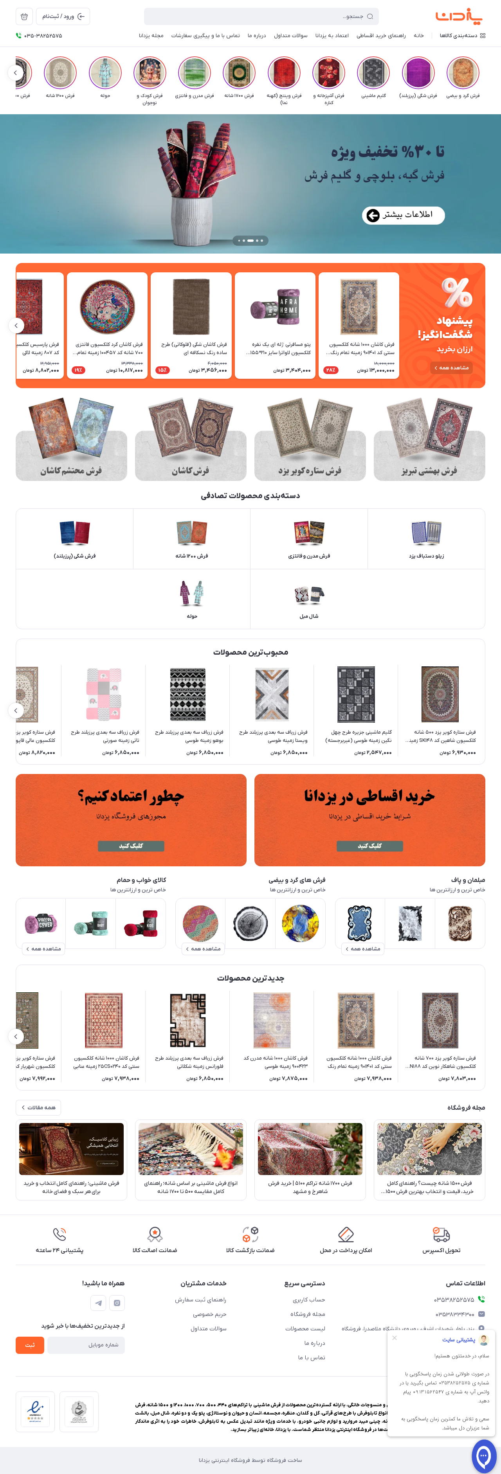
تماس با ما (311, 1358)
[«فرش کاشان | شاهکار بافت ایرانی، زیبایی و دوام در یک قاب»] (191, 439)
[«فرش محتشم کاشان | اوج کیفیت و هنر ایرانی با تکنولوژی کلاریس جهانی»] (71, 439)
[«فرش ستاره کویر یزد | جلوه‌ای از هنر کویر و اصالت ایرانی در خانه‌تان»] (310, 439)
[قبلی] (485, 73)
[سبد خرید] (24, 16)
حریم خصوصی (210, 1314)
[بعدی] (15, 73)
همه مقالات (41, 1108)
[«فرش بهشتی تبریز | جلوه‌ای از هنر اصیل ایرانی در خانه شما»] (429, 439)
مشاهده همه (454, 368)
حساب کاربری (309, 1300)
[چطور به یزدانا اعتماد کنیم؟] (131, 820)
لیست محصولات (305, 1329)
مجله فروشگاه (307, 1314)
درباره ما (314, 1343)
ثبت (30, 1345)
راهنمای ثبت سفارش (201, 1300)
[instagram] (117, 1303)
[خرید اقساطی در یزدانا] (369, 820)
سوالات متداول (209, 1329)
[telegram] (98, 1303)
